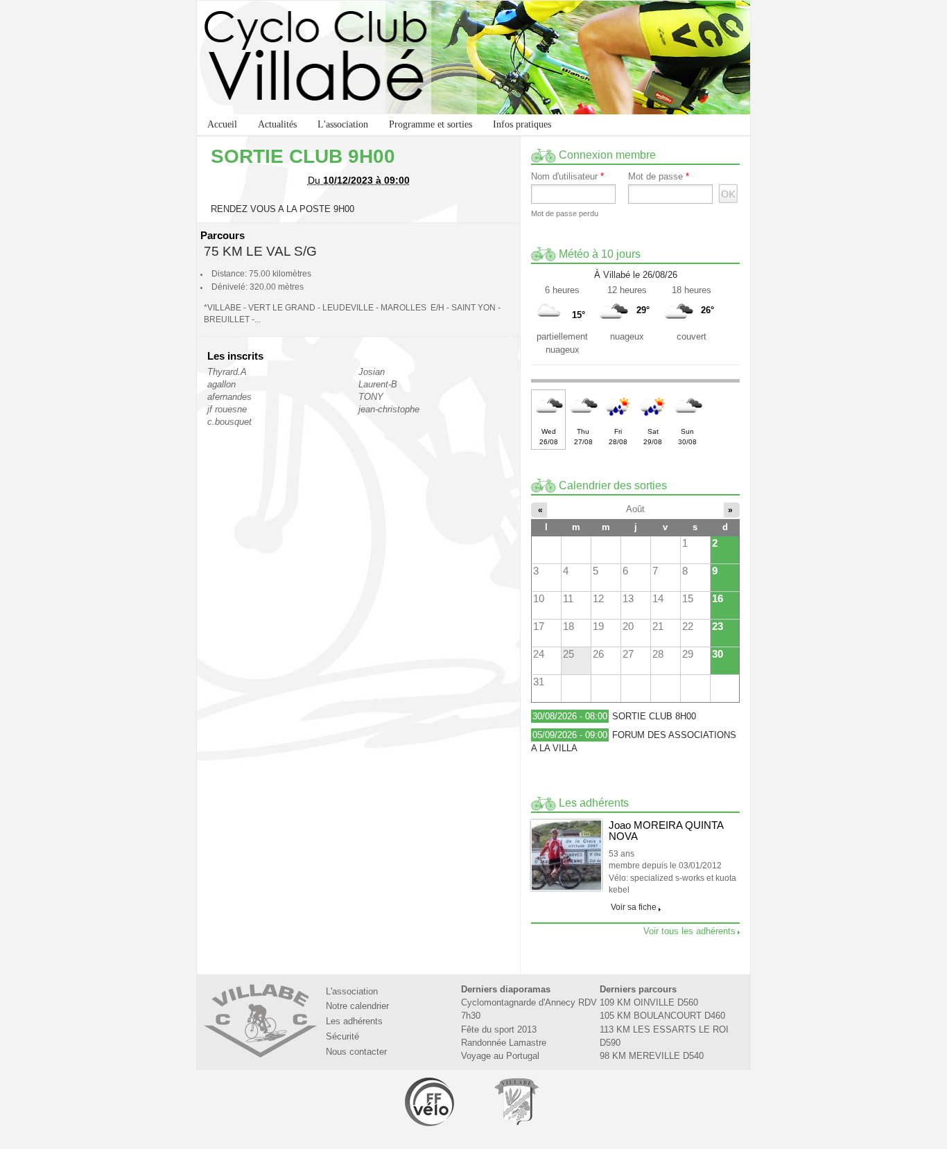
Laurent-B (377, 384)
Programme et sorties (430, 124)
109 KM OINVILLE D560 (649, 1002)
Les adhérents (354, 1021)
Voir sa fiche (634, 907)
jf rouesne (227, 409)
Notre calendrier (357, 1006)
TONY (370, 397)
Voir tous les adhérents (689, 931)
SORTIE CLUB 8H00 (654, 716)
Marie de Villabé (516, 1101)
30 (717, 654)
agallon (221, 384)
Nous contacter (356, 1051)
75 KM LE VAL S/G (260, 251)
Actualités (277, 124)
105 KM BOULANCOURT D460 (662, 1015)
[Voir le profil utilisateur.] (566, 855)
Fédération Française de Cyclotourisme (430, 1101)
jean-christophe (388, 409)
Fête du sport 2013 (499, 1029)
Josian (371, 372)
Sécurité (342, 1036)
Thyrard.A (227, 372)
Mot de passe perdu (564, 213)
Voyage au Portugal (500, 1056)
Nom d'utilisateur (567, 177)
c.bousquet (229, 421)
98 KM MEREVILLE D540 (652, 1056)
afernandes (229, 397)
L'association (343, 124)
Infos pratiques (522, 124)
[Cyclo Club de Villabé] (473, 57)
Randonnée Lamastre (503, 1042)
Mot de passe (658, 177)
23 (717, 626)
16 (717, 598)
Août (635, 509)
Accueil (222, 124)
